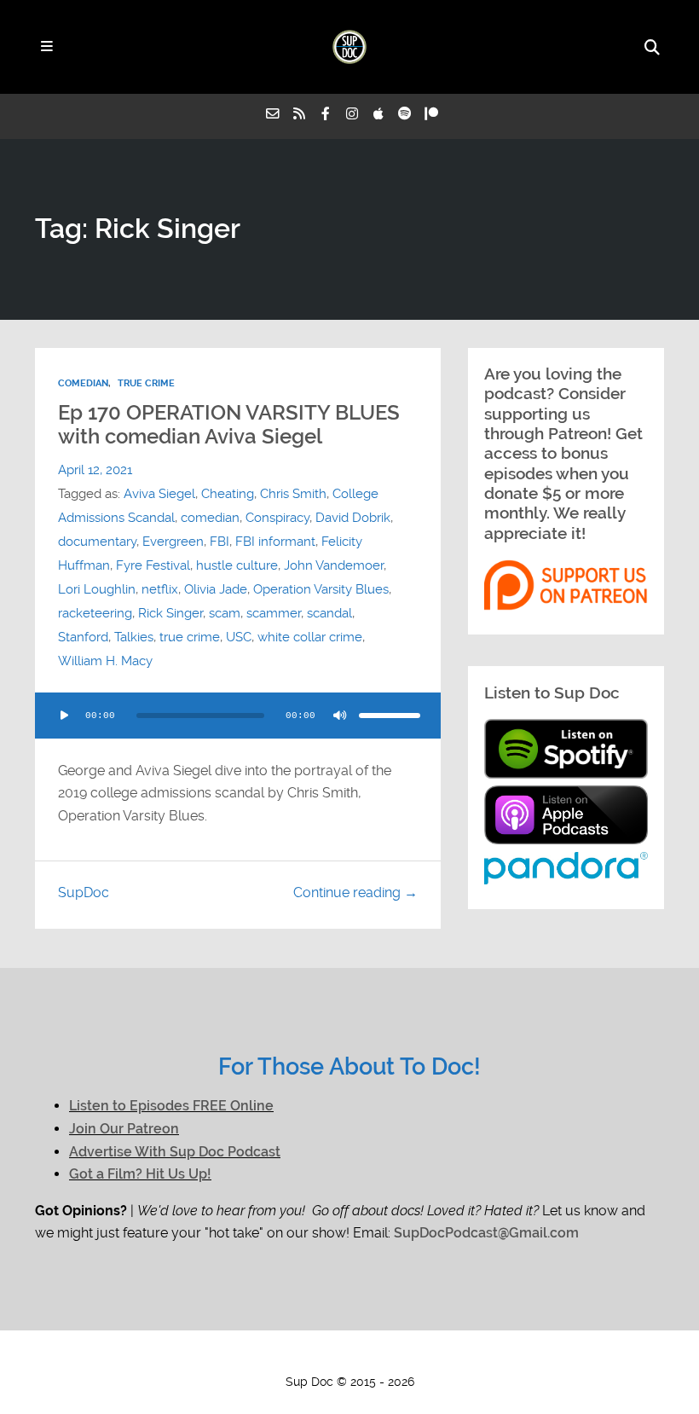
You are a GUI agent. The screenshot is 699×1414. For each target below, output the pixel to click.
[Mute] (340, 716)
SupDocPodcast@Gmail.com (486, 1233)
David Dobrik (352, 517)
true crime (189, 637)
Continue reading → (355, 892)
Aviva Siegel (159, 493)
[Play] (63, 716)
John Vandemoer (334, 565)
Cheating (227, 493)
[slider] (389, 716)
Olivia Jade (215, 589)
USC (238, 637)
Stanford (83, 637)
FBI (219, 541)
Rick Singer (170, 613)
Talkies (133, 637)
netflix (160, 589)
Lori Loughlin (97, 589)
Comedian (83, 383)
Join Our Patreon (124, 1129)
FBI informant (275, 541)
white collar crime (309, 637)
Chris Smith (293, 493)
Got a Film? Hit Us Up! (140, 1174)
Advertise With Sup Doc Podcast (174, 1152)
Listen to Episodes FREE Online (171, 1106)
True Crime (146, 383)
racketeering (95, 613)
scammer (273, 613)
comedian (210, 517)
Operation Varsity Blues (321, 589)
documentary (97, 541)
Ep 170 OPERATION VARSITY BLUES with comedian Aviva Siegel (229, 425)
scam (224, 613)
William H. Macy (105, 661)
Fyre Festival (153, 565)
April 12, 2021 (95, 470)
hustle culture (237, 565)
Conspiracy (277, 517)
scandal (329, 613)
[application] (238, 716)
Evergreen (173, 541)
